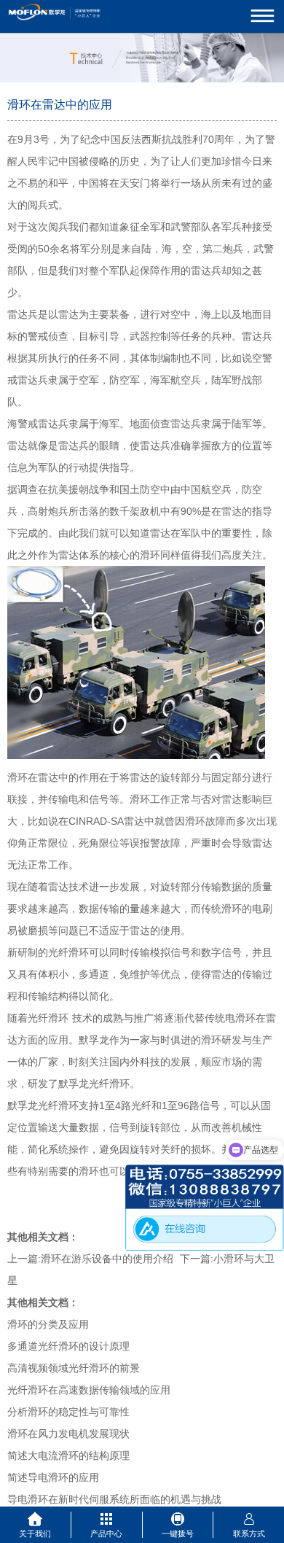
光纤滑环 (48, 1018)
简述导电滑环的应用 (53, 1477)
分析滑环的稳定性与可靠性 (68, 1412)
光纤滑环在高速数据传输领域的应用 (88, 1390)
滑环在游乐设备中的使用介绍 (107, 1258)
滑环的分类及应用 (48, 1324)
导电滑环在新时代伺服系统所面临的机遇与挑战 (114, 1499)
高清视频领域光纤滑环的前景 (73, 1368)
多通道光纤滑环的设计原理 (68, 1346)
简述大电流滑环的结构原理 (68, 1455)
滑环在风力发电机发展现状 (68, 1433)
